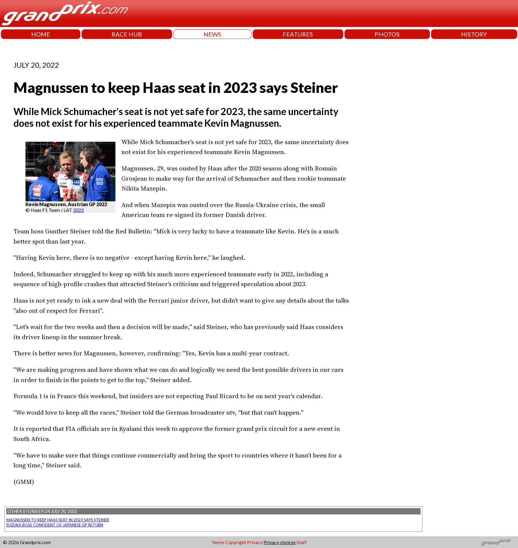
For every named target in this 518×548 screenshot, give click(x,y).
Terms (217, 542)
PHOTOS (387, 34)
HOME (40, 34)
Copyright (235, 542)
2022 (78, 210)
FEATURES (298, 34)
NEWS (212, 34)
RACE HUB (127, 34)
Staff (301, 542)
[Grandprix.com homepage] (496, 542)
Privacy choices (279, 542)
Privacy (255, 542)
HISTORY (474, 34)
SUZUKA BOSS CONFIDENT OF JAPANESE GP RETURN (54, 525)
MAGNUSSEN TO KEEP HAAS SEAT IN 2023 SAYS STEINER (57, 519)
